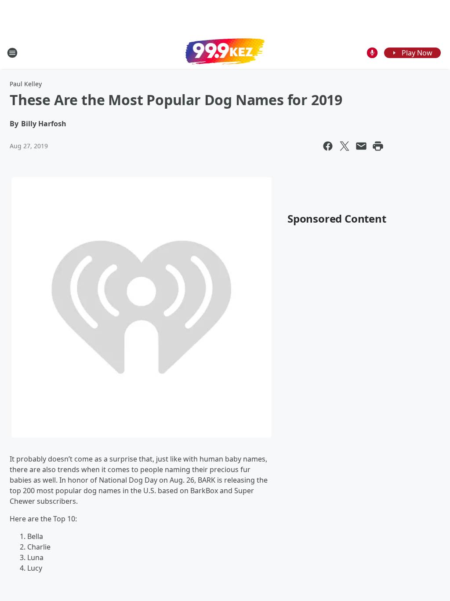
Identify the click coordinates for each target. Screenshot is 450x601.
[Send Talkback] (372, 53)
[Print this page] (378, 146)
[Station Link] (225, 52)
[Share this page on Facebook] (328, 146)
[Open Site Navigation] (12, 53)
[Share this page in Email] (361, 146)
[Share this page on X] (344, 146)
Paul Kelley (26, 84)
